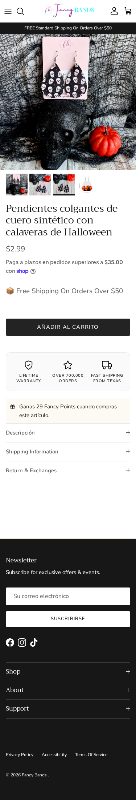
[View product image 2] (40, 184)
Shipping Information (32, 451)
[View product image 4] (87, 184)
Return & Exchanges (31, 470)
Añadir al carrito (68, 327)
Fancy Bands (35, 775)
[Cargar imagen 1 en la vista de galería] (68, 102)
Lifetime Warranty (28, 378)
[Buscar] (24, 11)
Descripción (20, 432)
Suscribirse (68, 618)
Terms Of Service (91, 754)
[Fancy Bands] (68, 11)
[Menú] (8, 11)
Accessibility (54, 754)
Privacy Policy (19, 754)
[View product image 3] (64, 184)
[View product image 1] (17, 184)
